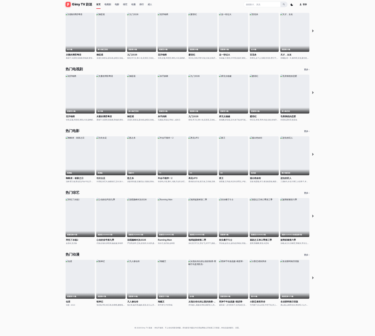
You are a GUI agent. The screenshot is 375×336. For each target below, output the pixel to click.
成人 (150, 4)
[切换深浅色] (292, 4)
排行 (141, 4)
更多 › (306, 69)
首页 (98, 4)
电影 (117, 4)
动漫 (133, 4)
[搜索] (283, 4)
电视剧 (107, 4)
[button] (312, 31)
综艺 (125, 4)
